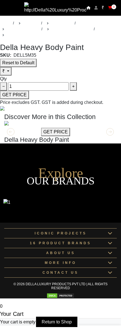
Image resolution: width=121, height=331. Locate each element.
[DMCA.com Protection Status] (60, 295)
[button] (110, 132)
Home (5, 23)
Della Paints (61, 23)
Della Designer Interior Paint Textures (40, 35)
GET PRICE (14, 94)
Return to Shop (57, 321)
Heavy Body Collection (71, 29)
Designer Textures (23, 29)
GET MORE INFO (22, 131)
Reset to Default (18, 62)
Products (31, 23)
